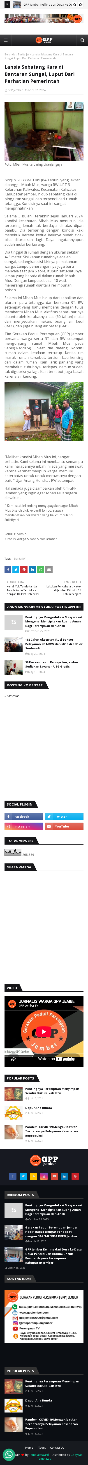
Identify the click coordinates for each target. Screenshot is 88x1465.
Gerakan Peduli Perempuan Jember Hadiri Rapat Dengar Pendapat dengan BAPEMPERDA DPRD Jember (51, 1231)
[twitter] (64, 816)
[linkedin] (64, 1176)
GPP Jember (15, 90)
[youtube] (64, 826)
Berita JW (23, 54)
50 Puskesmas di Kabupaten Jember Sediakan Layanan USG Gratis (51, 664)
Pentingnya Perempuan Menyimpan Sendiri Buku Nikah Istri (52, 1091)
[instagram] (24, 826)
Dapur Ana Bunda (38, 1108)
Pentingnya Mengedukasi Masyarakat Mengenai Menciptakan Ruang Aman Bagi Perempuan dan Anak (54, 621)
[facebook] (24, 816)
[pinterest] (75, 1176)
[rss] (33, 1176)
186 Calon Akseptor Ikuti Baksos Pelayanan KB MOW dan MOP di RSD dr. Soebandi (54, 643)
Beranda (10, 54)
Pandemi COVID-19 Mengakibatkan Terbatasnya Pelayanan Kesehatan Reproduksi (51, 1131)
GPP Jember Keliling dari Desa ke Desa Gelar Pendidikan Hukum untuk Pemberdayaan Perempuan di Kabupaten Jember (53, 1256)
